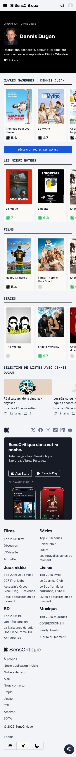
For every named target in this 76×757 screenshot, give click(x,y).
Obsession (11, 545)
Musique (48, 608)
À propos (10, 659)
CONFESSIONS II (51, 623)
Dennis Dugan (28, 23)
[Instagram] (48, 431)
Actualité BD (12, 638)
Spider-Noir (47, 544)
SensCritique (11, 23)
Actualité (10, 559)
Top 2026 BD (13, 616)
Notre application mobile (21, 665)
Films (9, 530)
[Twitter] (33, 431)
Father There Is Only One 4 (48, 279)
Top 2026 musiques (53, 617)
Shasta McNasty (48, 346)
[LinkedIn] (63, 431)
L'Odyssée (11, 552)
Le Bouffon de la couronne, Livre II (52, 589)
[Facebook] (40, 431)
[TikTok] (55, 431)
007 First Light (14, 580)
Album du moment (52, 637)
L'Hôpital (43, 208)
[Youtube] (70, 431)
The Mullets (13, 346)
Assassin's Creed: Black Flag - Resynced (19, 589)
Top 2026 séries (50, 538)
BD (7, 608)
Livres (45, 567)
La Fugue (12, 208)
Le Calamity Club (51, 580)
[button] (70, 5)
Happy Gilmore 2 (16, 277)
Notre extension (15, 672)
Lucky (43, 550)
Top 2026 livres (50, 575)
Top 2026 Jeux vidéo (18, 575)
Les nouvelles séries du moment (55, 558)
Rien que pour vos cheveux (17, 130)
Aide (7, 679)
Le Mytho (44, 128)
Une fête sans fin (16, 622)
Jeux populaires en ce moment (19, 599)
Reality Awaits (49, 630)
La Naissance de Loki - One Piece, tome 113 (19, 630)
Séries (45, 530)
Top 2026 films (14, 539)
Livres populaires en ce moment (55, 599)
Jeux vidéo (15, 567)
